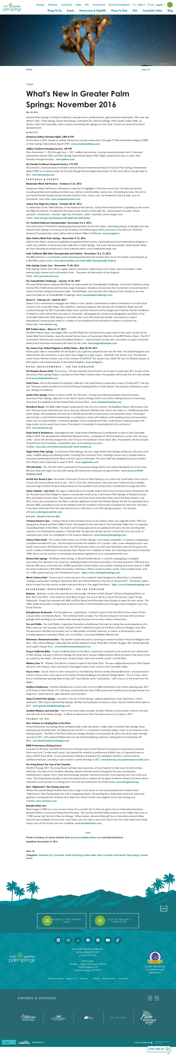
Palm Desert (119, 855)
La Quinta (108, 855)
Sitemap (96, 979)
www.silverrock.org (42, 427)
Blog (170, 10)
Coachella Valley (152, 10)
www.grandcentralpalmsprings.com (51, 705)
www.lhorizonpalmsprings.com (110, 535)
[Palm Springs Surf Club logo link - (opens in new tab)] (148, 1017)
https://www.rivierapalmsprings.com (101, 572)
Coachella (59, 855)
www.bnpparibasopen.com (102, 343)
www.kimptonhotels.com (45, 378)
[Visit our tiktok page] (117, 940)
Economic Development (119, 5)
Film (87, 5)
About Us (70, 979)
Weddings (52, 5)
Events (70, 10)
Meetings (40, 5)
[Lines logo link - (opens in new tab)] (28, 1018)
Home (29, 69)
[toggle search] (170, 5)
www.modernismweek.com (65, 199)
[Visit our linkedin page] (58, 940)
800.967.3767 (92, 952)
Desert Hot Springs (74, 855)
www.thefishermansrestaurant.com (73, 646)
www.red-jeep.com (46, 800)
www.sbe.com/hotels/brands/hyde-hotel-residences (63, 446)
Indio (99, 855)
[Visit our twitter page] (78, 940)
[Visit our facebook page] (88, 940)
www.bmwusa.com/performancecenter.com (125, 759)
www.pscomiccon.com (46, 276)
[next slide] (157, 998)
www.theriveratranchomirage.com (51, 740)
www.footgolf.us (110, 233)
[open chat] (159, 1050)
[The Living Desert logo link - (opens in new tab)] (58, 1018)
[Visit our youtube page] (108, 940)
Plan (135, 10)
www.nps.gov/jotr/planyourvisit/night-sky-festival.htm (62, 218)
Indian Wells (90, 855)
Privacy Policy (109, 979)
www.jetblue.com (65, 159)
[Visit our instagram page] (68, 940)
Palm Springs (133, 855)
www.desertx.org (48, 324)
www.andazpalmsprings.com (106, 402)
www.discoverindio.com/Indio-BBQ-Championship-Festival (85, 260)
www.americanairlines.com (85, 143)
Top (163, 908)
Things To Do (54, 10)
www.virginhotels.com (87, 462)
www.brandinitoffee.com (88, 823)
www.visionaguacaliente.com (46, 512)
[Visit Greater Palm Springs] (11, 7)
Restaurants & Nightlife (92, 10)
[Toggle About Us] (76, 979)
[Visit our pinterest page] (98, 940)
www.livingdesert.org (127, 782)
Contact (84, 979)
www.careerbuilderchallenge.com (94, 295)
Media (78, 5)
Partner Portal (99, 5)
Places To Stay (119, 10)
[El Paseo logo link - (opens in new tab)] (118, 1017)
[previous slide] (150, 998)
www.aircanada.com (43, 174)
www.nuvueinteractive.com (86, 837)
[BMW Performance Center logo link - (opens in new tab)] (88, 1017)
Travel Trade (66, 5)
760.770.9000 (89, 955)
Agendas (123, 979)
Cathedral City (45, 855)
